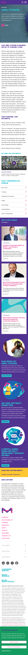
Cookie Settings (5, 650)
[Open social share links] (2, 25)
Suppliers (5, 533)
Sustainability (7, 520)
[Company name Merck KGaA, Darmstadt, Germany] (3, 2)
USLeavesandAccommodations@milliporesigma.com (13, 623)
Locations (6, 538)
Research (5, 525)
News (4, 528)
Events (4, 530)
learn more (5, 421)
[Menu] (25, 2)
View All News (4, 222)
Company (5, 517)
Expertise (3, 7)
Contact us (6, 535)
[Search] (22, 2)
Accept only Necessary (14, 647)
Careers (5, 522)
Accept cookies (14, 642)
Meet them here (6, 375)
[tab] (14, 545)
